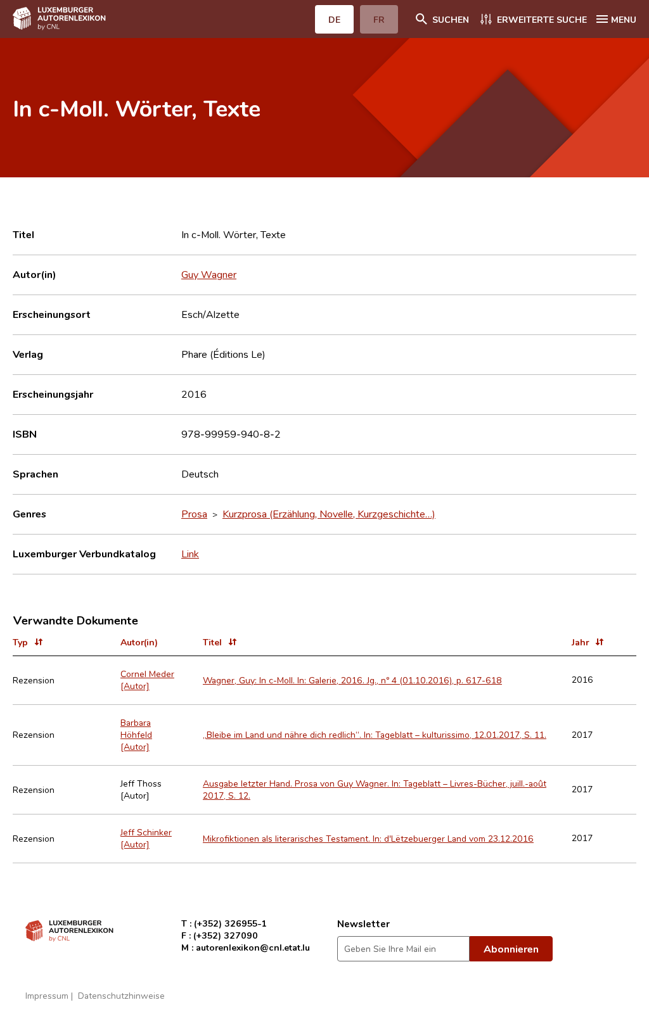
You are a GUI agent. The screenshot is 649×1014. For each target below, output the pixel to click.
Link (190, 553)
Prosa (194, 513)
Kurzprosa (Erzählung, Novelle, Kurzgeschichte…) (328, 513)
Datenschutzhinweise (121, 995)
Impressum (46, 995)
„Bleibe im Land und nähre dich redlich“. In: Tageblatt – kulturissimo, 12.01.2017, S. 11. (374, 734)
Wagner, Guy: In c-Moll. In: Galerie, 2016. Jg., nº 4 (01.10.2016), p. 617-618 (352, 680)
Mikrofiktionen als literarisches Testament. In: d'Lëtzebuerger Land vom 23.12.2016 (368, 838)
